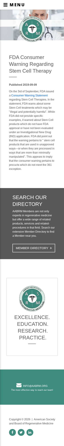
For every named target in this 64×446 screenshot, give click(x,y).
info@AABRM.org (35, 385)
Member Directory (32, 248)
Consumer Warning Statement (29, 95)
